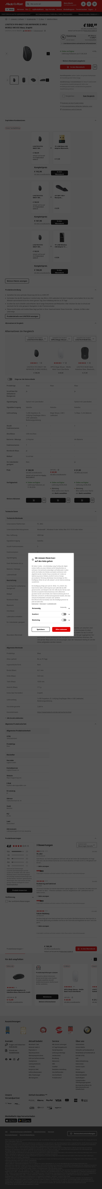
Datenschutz (35, 604)
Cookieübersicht (51, 604)
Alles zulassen (61, 629)
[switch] (64, 614)
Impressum (43, 604)
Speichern (41, 629)
